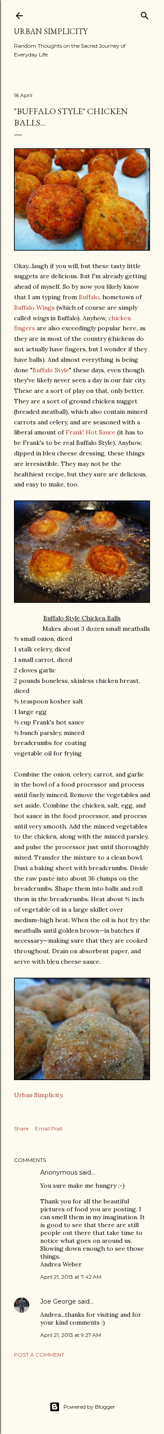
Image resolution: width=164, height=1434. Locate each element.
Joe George (58, 1301)
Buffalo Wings (34, 307)
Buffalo (89, 297)
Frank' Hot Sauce (90, 432)
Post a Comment (39, 1354)
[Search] (145, 13)
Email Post (49, 1128)
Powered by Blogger (89, 1406)
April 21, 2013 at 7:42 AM (70, 1276)
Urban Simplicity (50, 31)
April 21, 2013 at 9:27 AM (70, 1335)
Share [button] (21, 1128)
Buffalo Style (50, 370)
